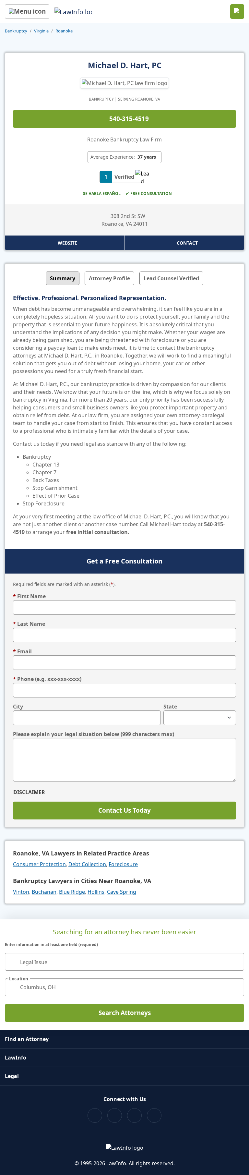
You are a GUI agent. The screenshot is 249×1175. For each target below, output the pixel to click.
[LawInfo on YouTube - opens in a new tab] (134, 1115)
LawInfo (15, 1057)
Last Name (29, 623)
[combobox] (124, 962)
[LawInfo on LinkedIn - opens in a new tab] (154, 1115)
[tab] (62, 278)
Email (22, 651)
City (18, 706)
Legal (12, 1076)
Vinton (21, 891)
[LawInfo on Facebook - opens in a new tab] (95, 1115)
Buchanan (44, 891)
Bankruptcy (16, 31)
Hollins (96, 891)
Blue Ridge (72, 891)
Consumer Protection (39, 864)
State (170, 706)
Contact (187, 243)
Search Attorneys (125, 1013)
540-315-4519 (129, 119)
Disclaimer (29, 792)
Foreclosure (123, 864)
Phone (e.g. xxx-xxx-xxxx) (47, 679)
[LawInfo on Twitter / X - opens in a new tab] (114, 1115)
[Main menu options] (27, 11)
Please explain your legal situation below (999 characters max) (93, 734)
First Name (29, 596)
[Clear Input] (236, 961)
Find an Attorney (27, 1039)
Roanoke (64, 31)
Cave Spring (121, 891)
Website (67, 243)
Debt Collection (87, 864)
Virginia (41, 31)
